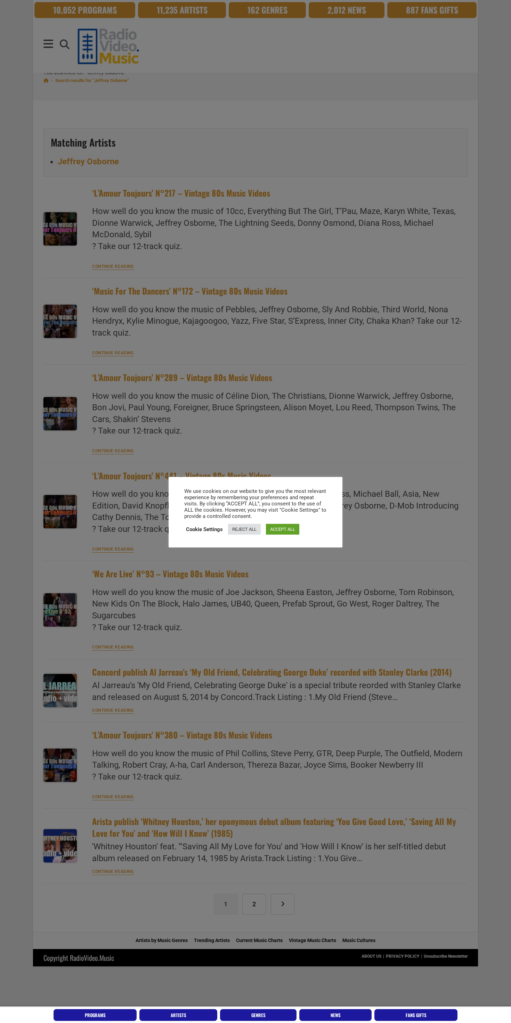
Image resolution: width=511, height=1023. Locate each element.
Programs (95, 1015)
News (336, 1015)
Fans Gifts (416, 1015)
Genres (258, 1015)
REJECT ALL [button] (244, 529)
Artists (178, 1015)
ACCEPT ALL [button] (282, 529)
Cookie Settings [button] (204, 529)
